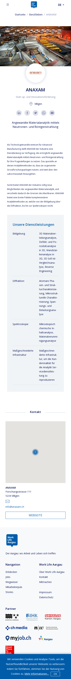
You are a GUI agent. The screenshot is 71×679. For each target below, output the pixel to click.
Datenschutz (46, 597)
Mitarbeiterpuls (14, 587)
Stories (9, 592)
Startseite (20, 14)
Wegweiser (12, 582)
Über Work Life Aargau (51, 572)
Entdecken (11, 572)
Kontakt (43, 577)
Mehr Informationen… (36, 673)
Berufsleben (36, 14)
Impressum (45, 592)
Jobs (8, 577)
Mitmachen (45, 582)
